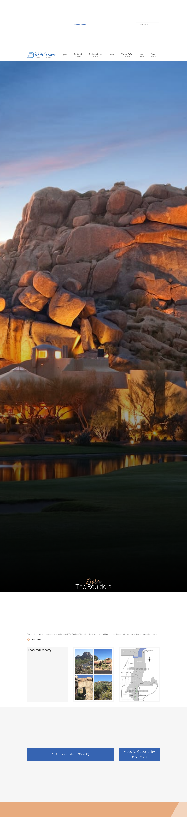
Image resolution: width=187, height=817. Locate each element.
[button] (93, 640)
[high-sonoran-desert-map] (139, 649)
